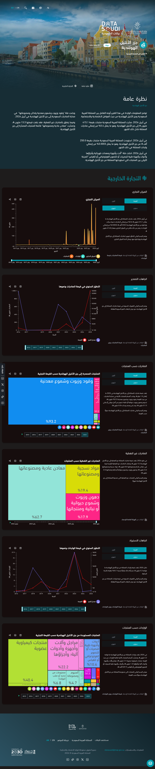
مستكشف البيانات (102, 739)
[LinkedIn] (87, 759)
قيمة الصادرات (117, 255)
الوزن (113, 201)
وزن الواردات (106, 606)
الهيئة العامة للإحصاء (129, 519)
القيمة (135, 201)
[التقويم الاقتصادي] (32, 8)
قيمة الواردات (117, 606)
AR (12, 7)
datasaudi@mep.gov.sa (114, 749)
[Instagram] (77, 759)
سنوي (135, 208)
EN (18, 7)
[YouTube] (67, 759)
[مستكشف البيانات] (40, 8)
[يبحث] (25, 8)
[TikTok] (72, 759)
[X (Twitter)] (82, 759)
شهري (113, 208)
